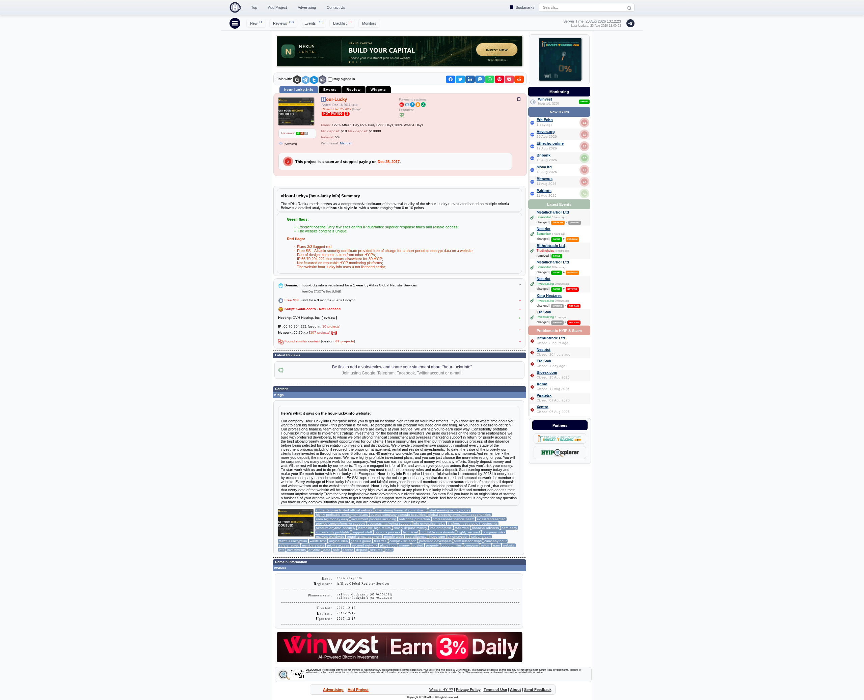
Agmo (542, 384)
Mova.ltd (544, 167)
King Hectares (549, 295)
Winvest (545, 99)
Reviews (283, 23)
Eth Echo (545, 120)
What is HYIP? (441, 690)
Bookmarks (525, 7)
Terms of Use (495, 690)
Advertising (307, 7)
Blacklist (342, 23)
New (256, 23)
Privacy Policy (468, 690)
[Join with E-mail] (322, 79)
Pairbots (544, 191)
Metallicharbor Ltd (553, 212)
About (515, 690)
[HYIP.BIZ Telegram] (629, 23)
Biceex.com (547, 372)
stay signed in (344, 79)
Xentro (542, 407)
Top (254, 7)
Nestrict (543, 229)
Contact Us (336, 7)
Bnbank (543, 155)
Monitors (369, 23)
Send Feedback (537, 690)
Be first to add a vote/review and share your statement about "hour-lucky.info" (402, 367)
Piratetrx (544, 395)
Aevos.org (546, 132)
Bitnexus (544, 179)
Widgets (378, 89)
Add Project (277, 7)
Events (313, 23)
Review (354, 89)
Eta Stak (544, 312)
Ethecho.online (550, 143)
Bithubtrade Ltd (551, 246)
